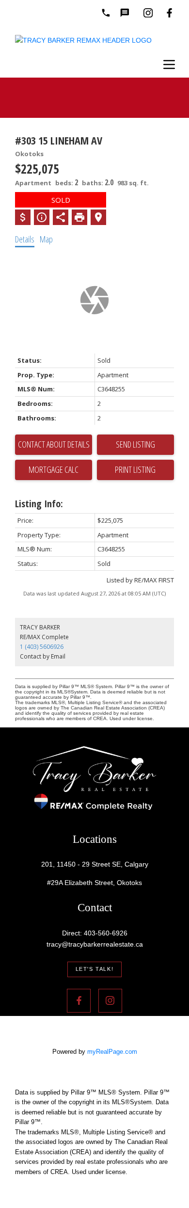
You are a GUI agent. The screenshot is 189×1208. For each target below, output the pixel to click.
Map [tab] (46, 239)
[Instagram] (148, 12)
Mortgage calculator (53, 470)
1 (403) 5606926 (41, 647)
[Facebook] (169, 12)
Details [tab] (24, 239)
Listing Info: (39, 503)
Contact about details (54, 444)
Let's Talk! (95, 969)
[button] (94, 969)
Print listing (135, 469)
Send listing (135, 444)
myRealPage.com (112, 1051)
